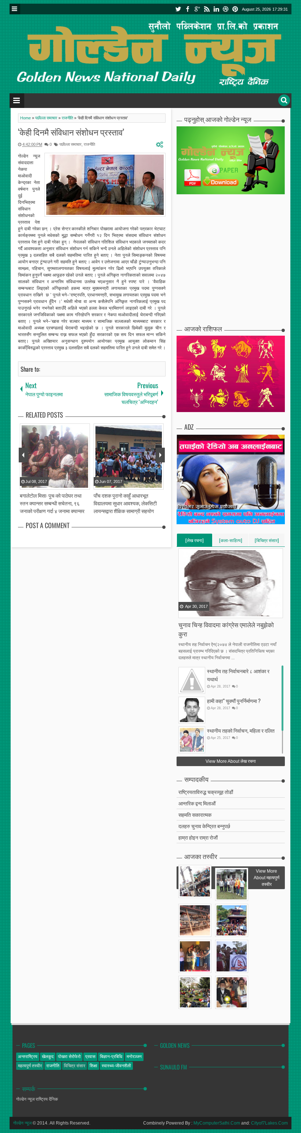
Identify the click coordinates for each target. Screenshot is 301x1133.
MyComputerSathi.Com (216, 1123)
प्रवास (90, 1056)
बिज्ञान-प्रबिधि (111, 1056)
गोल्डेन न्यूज (22, 1123)
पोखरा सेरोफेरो (69, 1056)
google (197, 9)
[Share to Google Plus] (203, 611)
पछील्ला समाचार (70, 144)
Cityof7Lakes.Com (269, 1123)
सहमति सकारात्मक (194, 814)
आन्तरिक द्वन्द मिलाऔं (196, 803)
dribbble (226, 9)
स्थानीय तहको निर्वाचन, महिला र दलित (241, 730)
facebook (187, 9)
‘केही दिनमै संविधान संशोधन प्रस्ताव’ (71, 132)
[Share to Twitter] (193, 611)
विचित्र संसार (74, 1065)
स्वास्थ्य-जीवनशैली (116, 1065)
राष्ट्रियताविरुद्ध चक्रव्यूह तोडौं (205, 791)
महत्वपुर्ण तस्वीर (30, 1065)
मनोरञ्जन (134, 1056)
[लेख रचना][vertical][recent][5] (195, 541)
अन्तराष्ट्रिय (27, 1056)
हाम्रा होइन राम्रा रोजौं (198, 837)
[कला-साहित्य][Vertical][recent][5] (230, 541)
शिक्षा (93, 1065)
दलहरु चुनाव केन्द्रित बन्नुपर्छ (204, 826)
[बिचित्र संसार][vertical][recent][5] (267, 541)
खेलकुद (48, 1056)
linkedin (216, 9)
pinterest (235, 9)
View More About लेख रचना (231, 761)
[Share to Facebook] (184, 611)
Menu (15, 9)
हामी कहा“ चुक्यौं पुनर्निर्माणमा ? (234, 700)
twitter (178, 9)
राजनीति (89, 144)
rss (206, 9)
